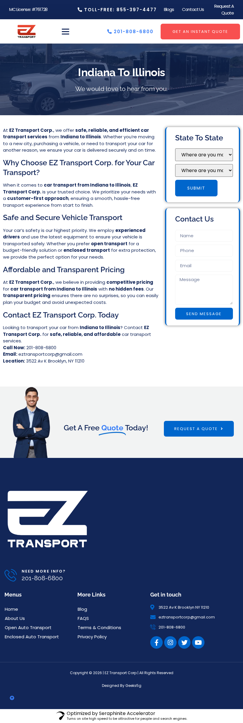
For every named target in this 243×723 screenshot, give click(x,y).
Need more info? (44, 571)
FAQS (83, 618)
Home (11, 609)
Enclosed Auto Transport (32, 637)
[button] (65, 31)
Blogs (169, 9)
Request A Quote (224, 9)
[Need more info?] (10, 575)
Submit (196, 188)
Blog (82, 609)
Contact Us (193, 9)
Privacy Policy (92, 637)
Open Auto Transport (28, 627)
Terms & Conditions (99, 627)
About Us (15, 618)
